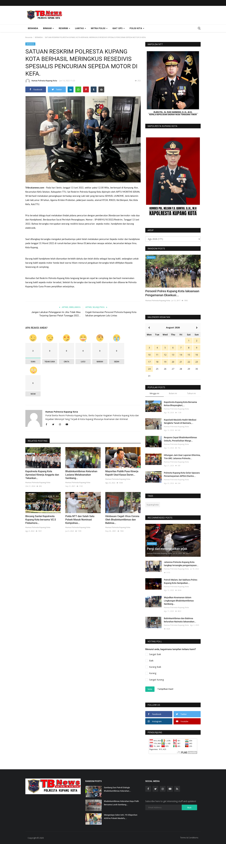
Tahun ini (191, 393)
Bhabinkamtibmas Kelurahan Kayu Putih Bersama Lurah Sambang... (121, 803)
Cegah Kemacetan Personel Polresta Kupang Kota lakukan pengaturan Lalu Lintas (110, 314)
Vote (150, 689)
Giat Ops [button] (117, 28)
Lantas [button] (79, 28)
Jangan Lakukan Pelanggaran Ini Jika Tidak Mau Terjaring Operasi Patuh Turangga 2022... (56, 314)
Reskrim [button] (64, 28)
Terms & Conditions (189, 837)
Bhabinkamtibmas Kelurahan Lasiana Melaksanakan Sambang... (81, 475)
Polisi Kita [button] (136, 28)
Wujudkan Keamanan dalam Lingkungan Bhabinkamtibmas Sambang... (179, 600)
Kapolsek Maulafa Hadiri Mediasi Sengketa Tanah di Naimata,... (180, 421)
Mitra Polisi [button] (98, 28)
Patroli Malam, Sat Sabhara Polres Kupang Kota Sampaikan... (180, 581)
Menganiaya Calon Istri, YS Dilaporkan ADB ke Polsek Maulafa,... (120, 816)
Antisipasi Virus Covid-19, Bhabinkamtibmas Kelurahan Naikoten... (173, 293)
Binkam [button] (47, 28)
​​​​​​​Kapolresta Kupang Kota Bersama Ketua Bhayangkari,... (180, 404)
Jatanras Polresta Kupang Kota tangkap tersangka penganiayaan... (181, 564)
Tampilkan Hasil (165, 689)
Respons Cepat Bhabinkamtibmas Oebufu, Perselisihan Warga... (180, 439)
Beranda (33, 28)
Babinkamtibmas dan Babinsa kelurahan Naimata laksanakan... (180, 620)
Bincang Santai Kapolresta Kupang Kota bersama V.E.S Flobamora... (40, 519)
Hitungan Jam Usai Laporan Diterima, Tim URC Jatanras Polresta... (182, 457)
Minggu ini (154, 393)
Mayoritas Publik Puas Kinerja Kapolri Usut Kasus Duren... (121, 473)
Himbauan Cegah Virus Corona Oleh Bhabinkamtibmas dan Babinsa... (122, 519)
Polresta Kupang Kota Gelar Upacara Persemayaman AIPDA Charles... (182, 474)
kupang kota (153, 504)
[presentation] (129, 101)
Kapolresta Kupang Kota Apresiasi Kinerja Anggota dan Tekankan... (42, 475)
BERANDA (39, 37)
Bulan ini (173, 393)
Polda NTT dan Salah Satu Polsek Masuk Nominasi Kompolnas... (79, 519)
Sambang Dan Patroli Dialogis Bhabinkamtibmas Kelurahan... (117, 789)
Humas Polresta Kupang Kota (44, 80)
